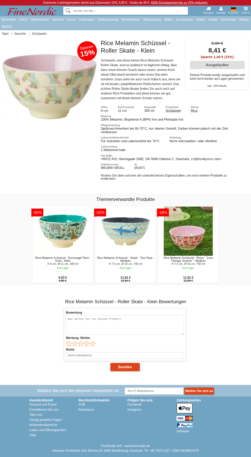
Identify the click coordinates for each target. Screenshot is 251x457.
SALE (23, 19)
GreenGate (228, 19)
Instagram (134, 409)
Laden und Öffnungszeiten (47, 430)
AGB (81, 404)
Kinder (213, 19)
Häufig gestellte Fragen (45, 419)
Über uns (35, 414)
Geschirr (58, 19)
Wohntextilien (130, 19)
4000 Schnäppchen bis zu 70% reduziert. (179, 2)
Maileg (244, 19)
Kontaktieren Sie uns (43, 409)
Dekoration (87, 19)
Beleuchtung (152, 19)
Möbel (168, 19)
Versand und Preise (43, 404)
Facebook (134, 404)
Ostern (200, 19)
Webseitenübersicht (43, 425)
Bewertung (74, 312)
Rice (194, 111)
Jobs (32, 435)
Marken (7, 26)
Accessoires (184, 19)
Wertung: (78, 338)
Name (70, 349)
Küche (71, 19)
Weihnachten (40, 19)
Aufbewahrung (108, 19)
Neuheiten (9, 19)
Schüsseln (173, 111)
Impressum (86, 409)
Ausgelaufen (217, 65)
